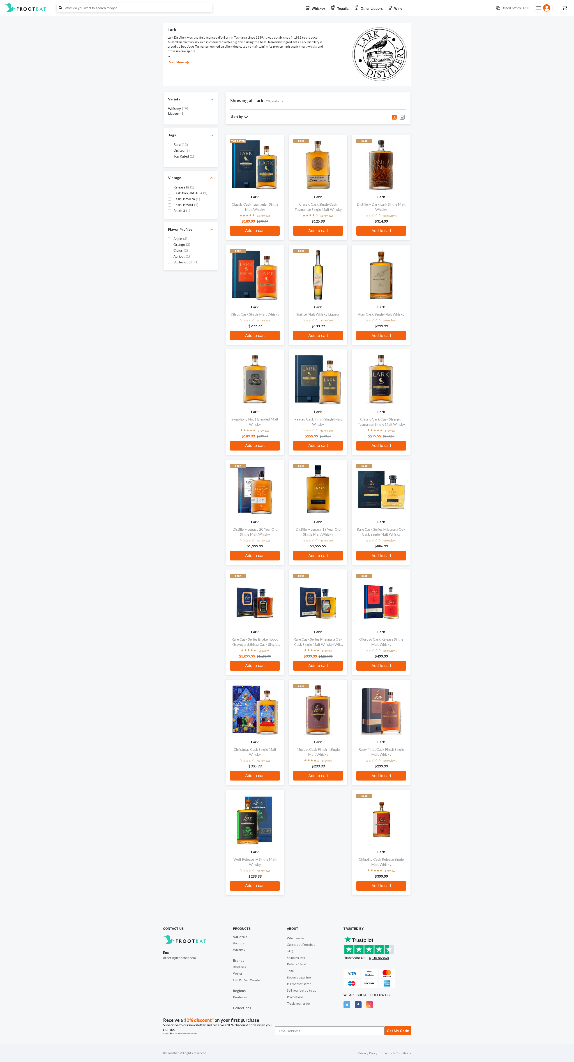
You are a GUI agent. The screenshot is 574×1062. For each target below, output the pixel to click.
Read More (176, 62)
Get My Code (398, 1030)
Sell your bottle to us (301, 990)
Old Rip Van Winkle (246, 980)
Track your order (298, 1003)
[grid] (190, 113)
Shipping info (296, 958)
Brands (238, 960)
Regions (239, 991)
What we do (295, 938)
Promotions (295, 997)
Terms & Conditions (397, 1053)
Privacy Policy (367, 1053)
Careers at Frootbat (301, 944)
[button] (287, 8)
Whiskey (239, 950)
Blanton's (239, 967)
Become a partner (299, 977)
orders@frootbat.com (179, 958)
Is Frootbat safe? (299, 984)
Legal (290, 971)
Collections (242, 1008)
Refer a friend (296, 964)
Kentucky (240, 997)
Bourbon (239, 943)
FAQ (290, 951)
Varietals (240, 937)
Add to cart (255, 230)
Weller (237, 973)
